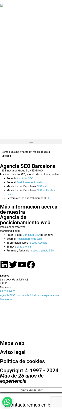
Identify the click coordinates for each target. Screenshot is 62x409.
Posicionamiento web (29, 182)
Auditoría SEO (25, 178)
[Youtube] (22, 264)
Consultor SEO (31, 234)
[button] (31, 141)
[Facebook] (31, 264)
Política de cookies (22, 361)
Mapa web (12, 343)
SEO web (42, 186)
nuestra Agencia (38, 242)
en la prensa (24, 246)
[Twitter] (13, 264)
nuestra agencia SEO (42, 250)
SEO (49, 198)
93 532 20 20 (7, 291)
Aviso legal (12, 352)
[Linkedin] (4, 264)
